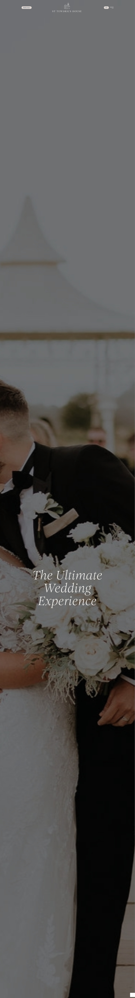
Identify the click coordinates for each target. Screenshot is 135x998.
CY (106, 7)
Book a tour (26, 7)
